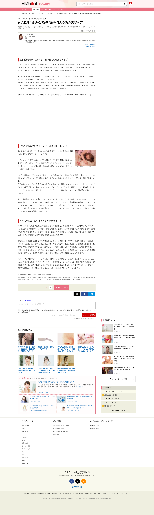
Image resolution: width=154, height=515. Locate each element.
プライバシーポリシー (65, 493)
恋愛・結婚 (25, 443)
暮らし (23, 440)
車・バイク (25, 463)
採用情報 (33, 493)
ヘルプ (128, 493)
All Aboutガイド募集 (58, 428)
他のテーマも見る (118, 410)
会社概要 (26, 493)
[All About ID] (130, 4)
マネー (23, 428)
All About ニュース (95, 425)
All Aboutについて (78, 493)
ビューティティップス (75, 410)
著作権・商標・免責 (90, 493)
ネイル (55, 9)
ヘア (42, 9)
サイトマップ (121, 493)
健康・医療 (25, 431)
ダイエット (61, 9)
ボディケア (48, 9)
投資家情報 (40, 493)
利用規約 (54, 493)
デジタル (24, 437)
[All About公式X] (77, 481)
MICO (24, 9)
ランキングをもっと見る (118, 379)
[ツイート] (77, 294)
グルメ (23, 460)
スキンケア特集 (43, 392)
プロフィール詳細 (88, 44)
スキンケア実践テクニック (63, 13)
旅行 (23, 452)
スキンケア (36, 9)
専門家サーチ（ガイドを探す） (62, 425)
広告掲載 (47, 493)
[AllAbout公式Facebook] (71, 481)
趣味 (23, 455)
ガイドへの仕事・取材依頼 (60, 431)
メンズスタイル (26, 449)
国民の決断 (56, 434)
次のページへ (61, 287)
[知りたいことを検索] (124, 4)
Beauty (44, 4)
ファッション (25, 457)
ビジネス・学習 (26, 446)
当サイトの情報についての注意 (106, 493)
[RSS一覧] (83, 481)
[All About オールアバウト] (29, 4)
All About (24, 13)
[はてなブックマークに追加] (91, 294)
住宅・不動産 (25, 425)
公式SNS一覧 (77, 487)
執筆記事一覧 (90, 46)
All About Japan (94, 428)
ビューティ (32, 13)
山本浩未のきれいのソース (39, 410)
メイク (29, 9)
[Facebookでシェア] (84, 294)
